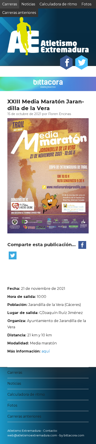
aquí (46, 351)
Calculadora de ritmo (58, 4)
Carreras (9, 4)
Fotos (86, 4)
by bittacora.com (71, 435)
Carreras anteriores (24, 416)
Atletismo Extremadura (24, 430)
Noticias (28, 4)
